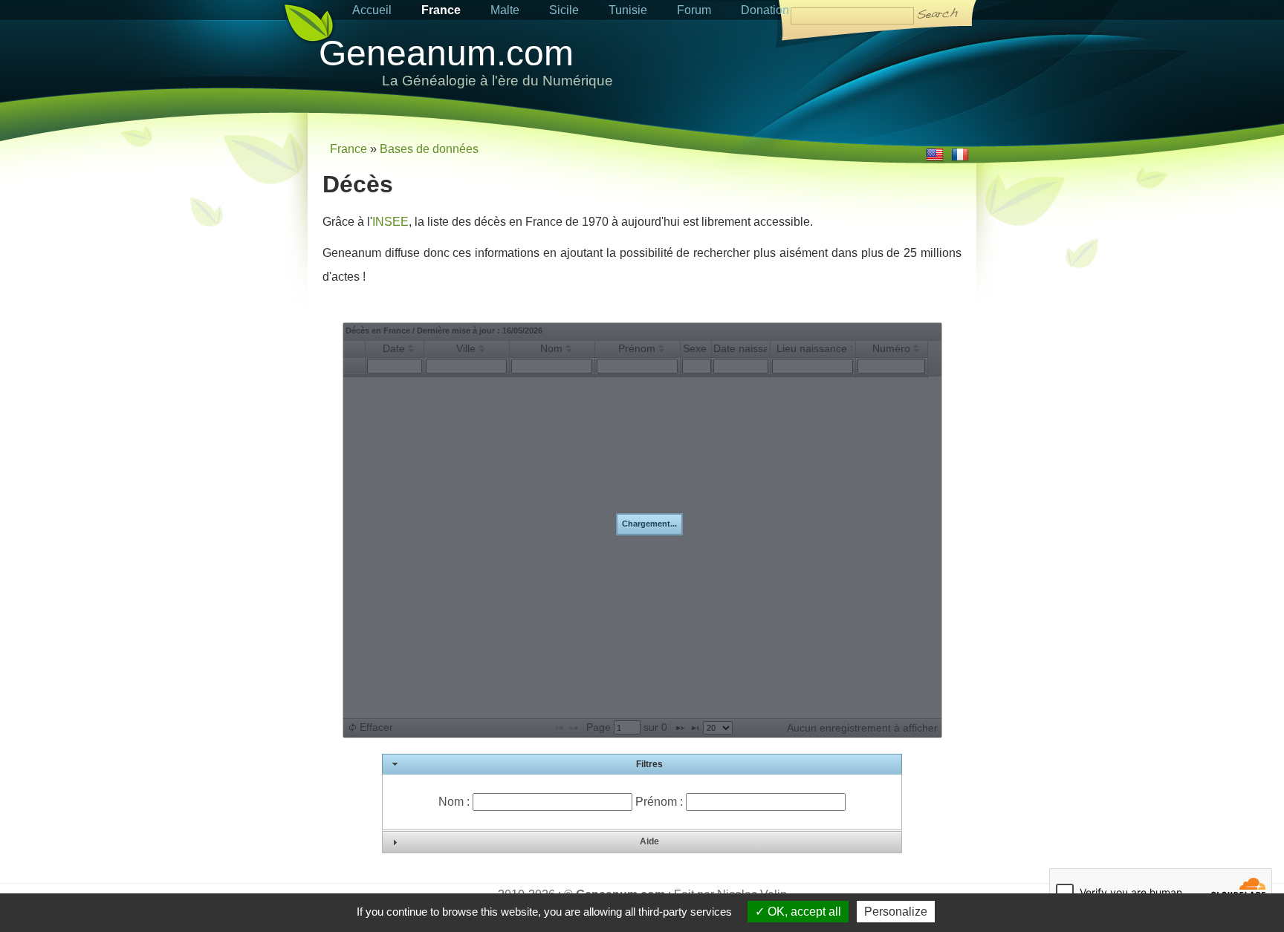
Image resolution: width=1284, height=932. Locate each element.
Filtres (649, 764)
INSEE (390, 221)
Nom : (455, 801)
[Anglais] (934, 159)
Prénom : (660, 801)
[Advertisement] (802, 72)
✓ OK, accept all (798, 911)
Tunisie (628, 10)
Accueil (372, 10)
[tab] (642, 765)
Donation (765, 10)
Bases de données (429, 149)
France (441, 10)
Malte (504, 10)
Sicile (564, 10)
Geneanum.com (446, 53)
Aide (649, 841)
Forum (694, 10)
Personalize (895, 911)
